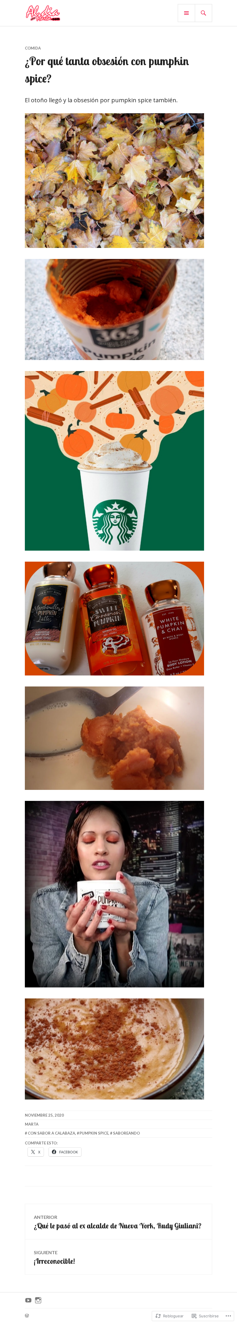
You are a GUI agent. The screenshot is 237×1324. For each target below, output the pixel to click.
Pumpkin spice (93, 1133)
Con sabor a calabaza (51, 1133)
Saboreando (126, 1133)
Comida (33, 48)
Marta (31, 1124)
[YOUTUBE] (28, 1300)
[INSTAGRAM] (38, 1300)
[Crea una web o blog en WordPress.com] (27, 1316)
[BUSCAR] (203, 13)
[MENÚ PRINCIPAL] (186, 13)
